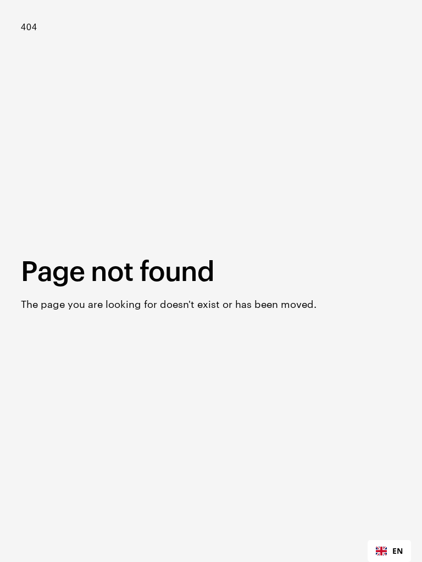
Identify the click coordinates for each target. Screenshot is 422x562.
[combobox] (389, 551)
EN (397, 551)
